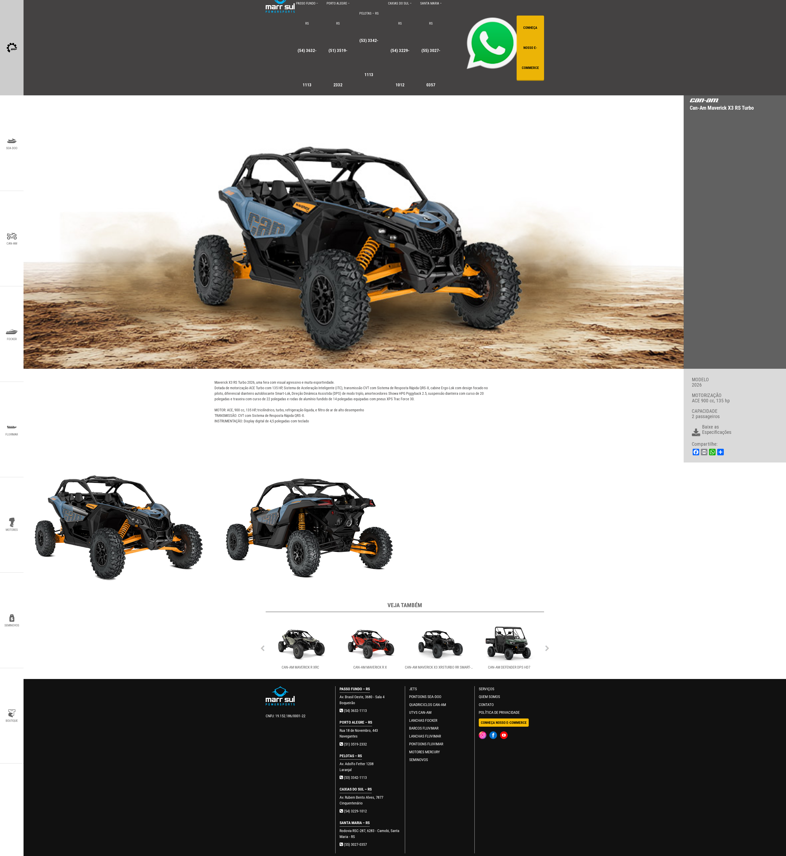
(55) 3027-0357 (355, 844)
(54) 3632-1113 (355, 710)
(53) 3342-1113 (355, 777)
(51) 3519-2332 (355, 744)
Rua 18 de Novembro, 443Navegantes (359, 733)
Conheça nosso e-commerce (530, 48)
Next (547, 647)
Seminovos (418, 759)
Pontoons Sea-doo (425, 696)
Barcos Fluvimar (423, 728)
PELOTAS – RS (369, 44)
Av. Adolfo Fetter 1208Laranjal (357, 766)
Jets (413, 689)
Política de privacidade (499, 712)
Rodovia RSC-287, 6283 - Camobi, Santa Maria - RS (369, 833)
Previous (263, 647)
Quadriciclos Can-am (427, 704)
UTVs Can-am (420, 712)
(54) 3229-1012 (355, 811)
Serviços (486, 689)
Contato (486, 704)
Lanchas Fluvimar (425, 736)
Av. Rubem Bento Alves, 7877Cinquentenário (361, 800)
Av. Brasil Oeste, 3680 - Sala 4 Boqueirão (362, 700)
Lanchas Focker (423, 720)
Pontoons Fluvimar (426, 744)
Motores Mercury (424, 752)
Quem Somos (489, 696)
